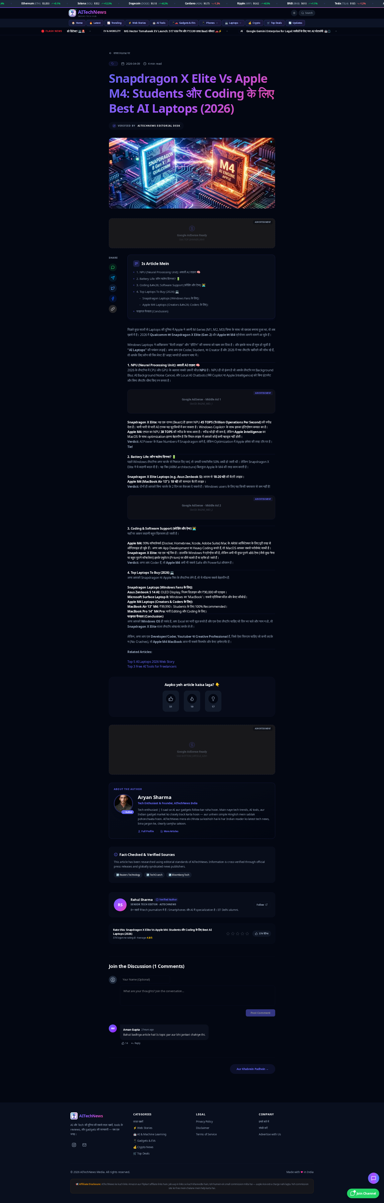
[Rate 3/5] (238, 934)
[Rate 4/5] (242, 934)
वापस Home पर (122, 53)
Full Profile (147, 831)
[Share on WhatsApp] (113, 267)
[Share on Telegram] (113, 278)
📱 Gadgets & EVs (144, 1140)
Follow (260, 904)
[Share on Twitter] (113, 288)
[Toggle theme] (294, 13)
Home (77, 23)
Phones (208, 23)
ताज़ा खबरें (138, 1121)
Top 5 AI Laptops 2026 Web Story (150, 661)
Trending (114, 23)
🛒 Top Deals (141, 1153)
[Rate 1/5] (228, 934)
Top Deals (274, 23)
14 (126, 1043)
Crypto (254, 23)
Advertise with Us (270, 1134)
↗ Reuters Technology (128, 874)
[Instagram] (74, 1144)
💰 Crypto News (143, 1147)
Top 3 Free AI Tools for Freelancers (152, 666)
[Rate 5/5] (247, 934)
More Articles (171, 831)
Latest (94, 23)
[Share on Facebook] (113, 299)
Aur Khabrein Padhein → (253, 1069)
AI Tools (159, 23)
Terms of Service (206, 1134)
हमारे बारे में (264, 1121)
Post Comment (260, 1013)
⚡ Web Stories (142, 1128)
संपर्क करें (263, 1128)
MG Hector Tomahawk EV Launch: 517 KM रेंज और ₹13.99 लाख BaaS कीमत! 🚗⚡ (134, 31)
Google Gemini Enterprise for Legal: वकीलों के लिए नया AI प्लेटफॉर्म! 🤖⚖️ (257, 31)
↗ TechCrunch (154, 874)
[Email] (84, 1144)
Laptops (231, 23)
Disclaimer (202, 1128)
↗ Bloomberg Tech (179, 874)
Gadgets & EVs (183, 23)
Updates (295, 23)
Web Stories (137, 23)
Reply (137, 1043)
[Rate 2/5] (233, 934)
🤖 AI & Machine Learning (149, 1134)
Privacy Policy (204, 1121)
